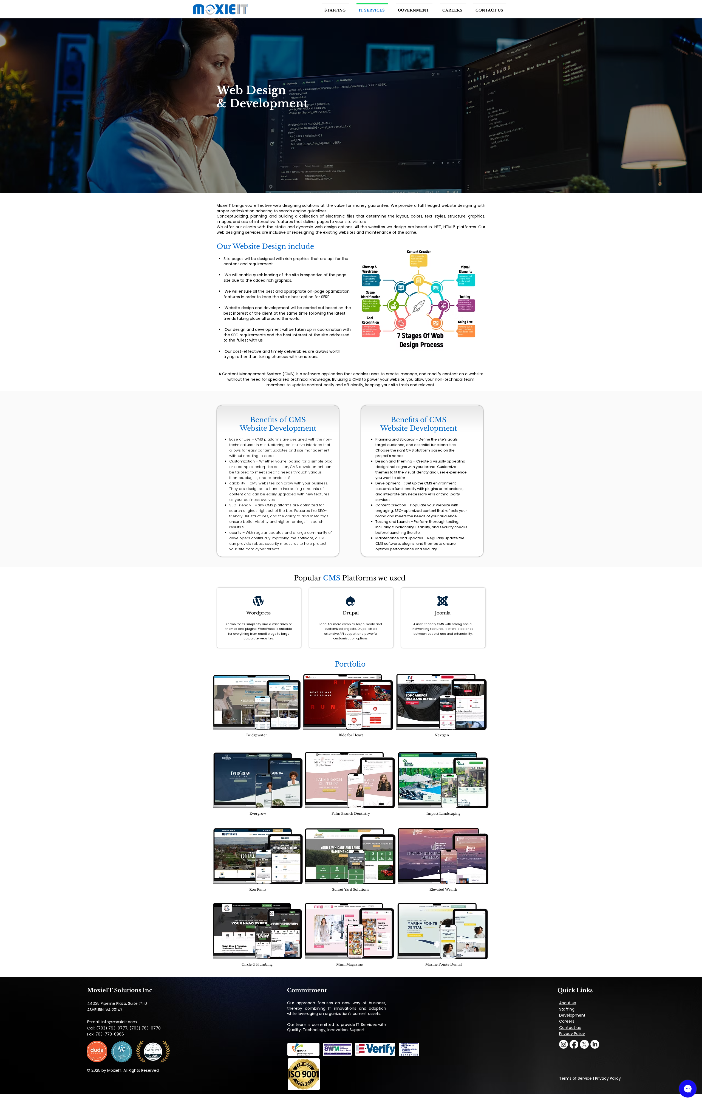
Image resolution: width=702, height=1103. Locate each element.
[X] (584, 1044)
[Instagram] (563, 1044)
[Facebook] (574, 1044)
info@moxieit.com (119, 1022)
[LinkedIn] (594, 1044)
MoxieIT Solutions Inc (119, 990)
